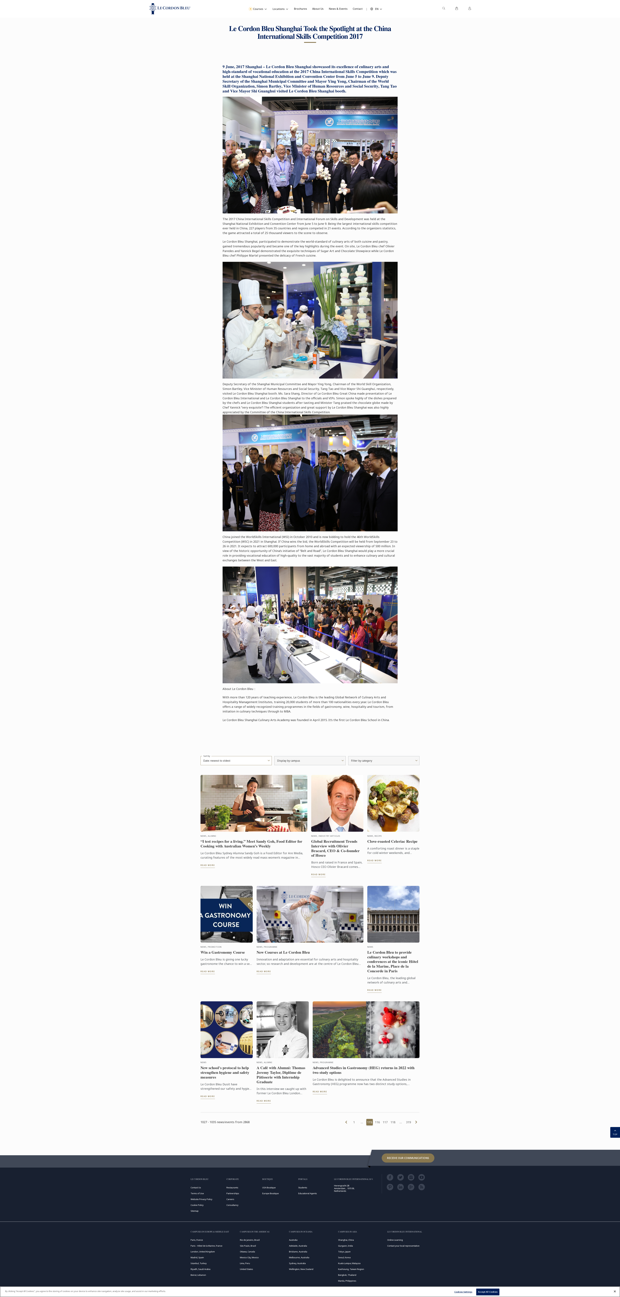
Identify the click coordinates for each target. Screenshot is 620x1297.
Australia (293, 1239)
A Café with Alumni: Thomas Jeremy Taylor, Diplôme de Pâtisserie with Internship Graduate (281, 1074)
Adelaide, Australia (298, 1245)
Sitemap (195, 1210)
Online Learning (395, 1239)
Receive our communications (408, 1158)
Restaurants (232, 1187)
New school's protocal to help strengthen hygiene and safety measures (225, 1072)
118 (392, 1122)
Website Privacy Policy (201, 1199)
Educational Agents (307, 1193)
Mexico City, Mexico (249, 1257)
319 (408, 1122)
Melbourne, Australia (299, 1257)
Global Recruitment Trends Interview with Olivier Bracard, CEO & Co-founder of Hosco (335, 848)
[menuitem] (443, 9)
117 (385, 1122)
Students (302, 1187)
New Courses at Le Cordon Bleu (283, 952)
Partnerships (232, 1193)
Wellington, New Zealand (301, 1269)
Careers (230, 1199)
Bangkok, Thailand (347, 1274)
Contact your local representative (403, 1245)
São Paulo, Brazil (248, 1245)
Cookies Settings (463, 1291)
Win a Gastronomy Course (223, 952)
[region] (310, 1291)
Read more (208, 865)
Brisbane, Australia (298, 1251)
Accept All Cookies (488, 1291)
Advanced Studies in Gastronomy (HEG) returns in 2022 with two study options (363, 1070)
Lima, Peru (245, 1263)
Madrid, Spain (197, 1257)
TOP (615, 1134)
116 (377, 1122)
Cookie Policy (197, 1205)
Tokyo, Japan (344, 1251)
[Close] (614, 1291)
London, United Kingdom (203, 1251)
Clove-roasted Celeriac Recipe (392, 841)
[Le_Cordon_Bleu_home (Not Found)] (170, 9)
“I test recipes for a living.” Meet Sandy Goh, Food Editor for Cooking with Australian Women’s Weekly (251, 843)
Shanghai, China (346, 1239)
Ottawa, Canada (247, 1251)
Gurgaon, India (345, 1245)
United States (246, 1269)
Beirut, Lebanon (198, 1274)
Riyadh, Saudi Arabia (200, 1269)
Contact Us (196, 1187)
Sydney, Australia (297, 1263)
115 (369, 1122)
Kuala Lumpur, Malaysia (349, 1263)
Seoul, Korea (344, 1257)
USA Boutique (269, 1187)
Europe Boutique (270, 1193)
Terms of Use (197, 1193)
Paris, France (197, 1239)
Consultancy (232, 1205)
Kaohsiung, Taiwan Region (351, 1269)
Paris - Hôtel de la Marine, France (206, 1245)
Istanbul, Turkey (199, 1263)
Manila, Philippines (347, 1280)
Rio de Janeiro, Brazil (250, 1239)
